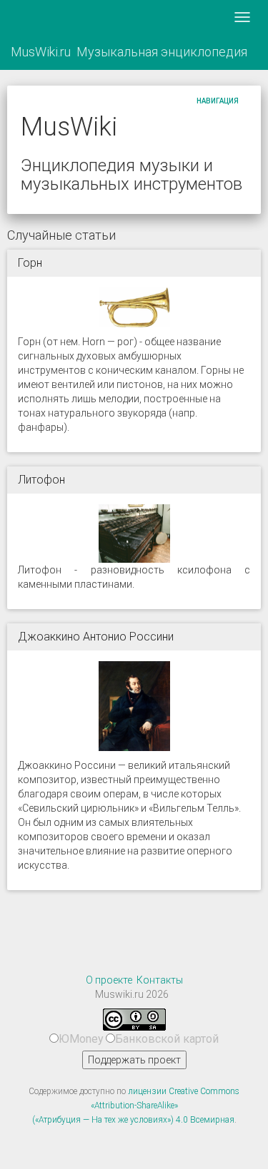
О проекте (109, 980)
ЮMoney (81, 1039)
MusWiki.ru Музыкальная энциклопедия (129, 51)
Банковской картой (167, 1039)
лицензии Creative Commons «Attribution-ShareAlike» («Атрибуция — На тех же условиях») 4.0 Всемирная (136, 1105)
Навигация (218, 101)
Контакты (160, 980)
